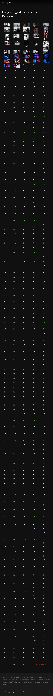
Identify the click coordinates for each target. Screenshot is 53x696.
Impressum (5, 692)
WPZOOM (48, 691)
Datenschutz (11, 692)
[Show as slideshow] (41, 664)
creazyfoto (6, 3)
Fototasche (17, 692)
